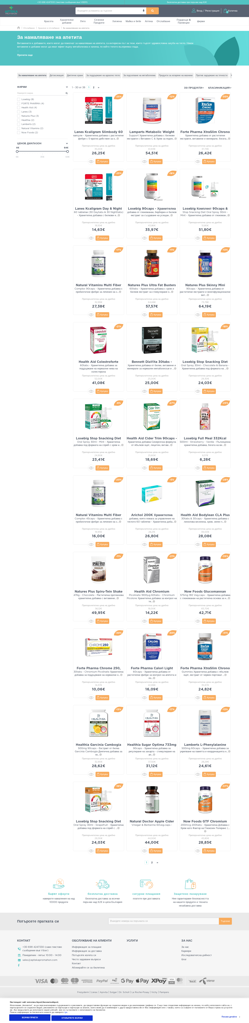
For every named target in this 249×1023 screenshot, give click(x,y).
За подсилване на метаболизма (139, 75)
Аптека (149, 21)
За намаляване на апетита (32, 75)
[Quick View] (91, 161)
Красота (48, 21)
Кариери (186, 951)
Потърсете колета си (84, 955)
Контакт (76, 963)
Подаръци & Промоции (184, 21)
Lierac (94, 992)
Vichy (154, 992)
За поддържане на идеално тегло (103, 75)
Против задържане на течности (211, 75)
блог (183, 959)
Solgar (113, 992)
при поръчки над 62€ (187, 2)
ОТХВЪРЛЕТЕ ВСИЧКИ (72, 1018)
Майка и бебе (133, 21)
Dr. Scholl (124, 992)
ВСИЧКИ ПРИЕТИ (30, 1018)
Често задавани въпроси (86, 959)
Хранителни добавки (66, 21)
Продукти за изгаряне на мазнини (176, 75)
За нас (185, 947)
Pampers (164, 992)
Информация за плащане (86, 947)
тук (65, 1012)
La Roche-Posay (140, 992)
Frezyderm (83, 992)
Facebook (19, 965)
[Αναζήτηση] (152, 10)
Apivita (104, 992)
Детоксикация (57, 75)
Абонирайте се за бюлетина (88, 967)
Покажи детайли (229, 1017)
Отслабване (163, 21)
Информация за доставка (87, 951)
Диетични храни (75, 75)
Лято (83, 21)
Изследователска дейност (196, 955)
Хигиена (117, 21)
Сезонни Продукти (99, 21)
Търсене (225, 921)
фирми (201, 21)
